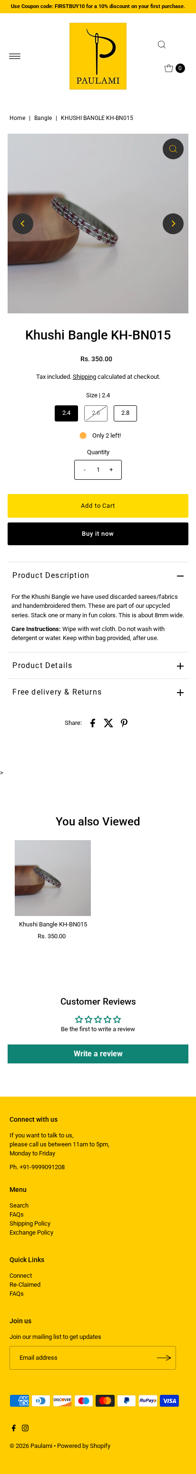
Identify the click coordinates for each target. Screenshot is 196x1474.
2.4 (66, 412)
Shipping (84, 376)
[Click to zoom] (173, 148)
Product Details (42, 665)
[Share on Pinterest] (124, 723)
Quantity (98, 452)
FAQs (17, 1214)
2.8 (125, 412)
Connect (21, 1275)
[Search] (170, 44)
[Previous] (22, 223)
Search (19, 1205)
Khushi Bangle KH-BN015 (53, 924)
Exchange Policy (31, 1232)
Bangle (43, 118)
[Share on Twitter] (108, 723)
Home (17, 118)
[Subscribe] (164, 1358)
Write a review (98, 1053)
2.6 (96, 412)
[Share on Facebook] (93, 723)
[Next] (173, 223)
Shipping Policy (30, 1223)
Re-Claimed (25, 1284)
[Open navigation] (15, 56)
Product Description (50, 575)
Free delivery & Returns (57, 691)
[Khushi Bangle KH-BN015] (53, 878)
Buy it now (98, 533)
